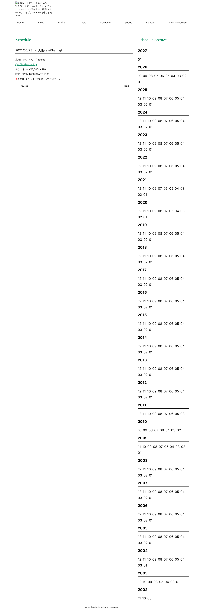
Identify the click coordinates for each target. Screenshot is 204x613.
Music (82, 22)
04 (173, 76)
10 (139, 76)
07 (156, 76)
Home (20, 22)
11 (144, 98)
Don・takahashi (178, 22)
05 (167, 76)
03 (179, 76)
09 (145, 76)
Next (126, 86)
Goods (128, 22)
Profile (61, 22)
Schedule (105, 22)
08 (151, 76)
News (41, 22)
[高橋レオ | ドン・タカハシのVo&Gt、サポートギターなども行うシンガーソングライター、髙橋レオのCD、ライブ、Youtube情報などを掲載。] (34, 9)
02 (184, 76)
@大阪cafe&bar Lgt (26, 64)
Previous (24, 86)
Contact (150, 22)
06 (162, 76)
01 (139, 59)
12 (139, 98)
